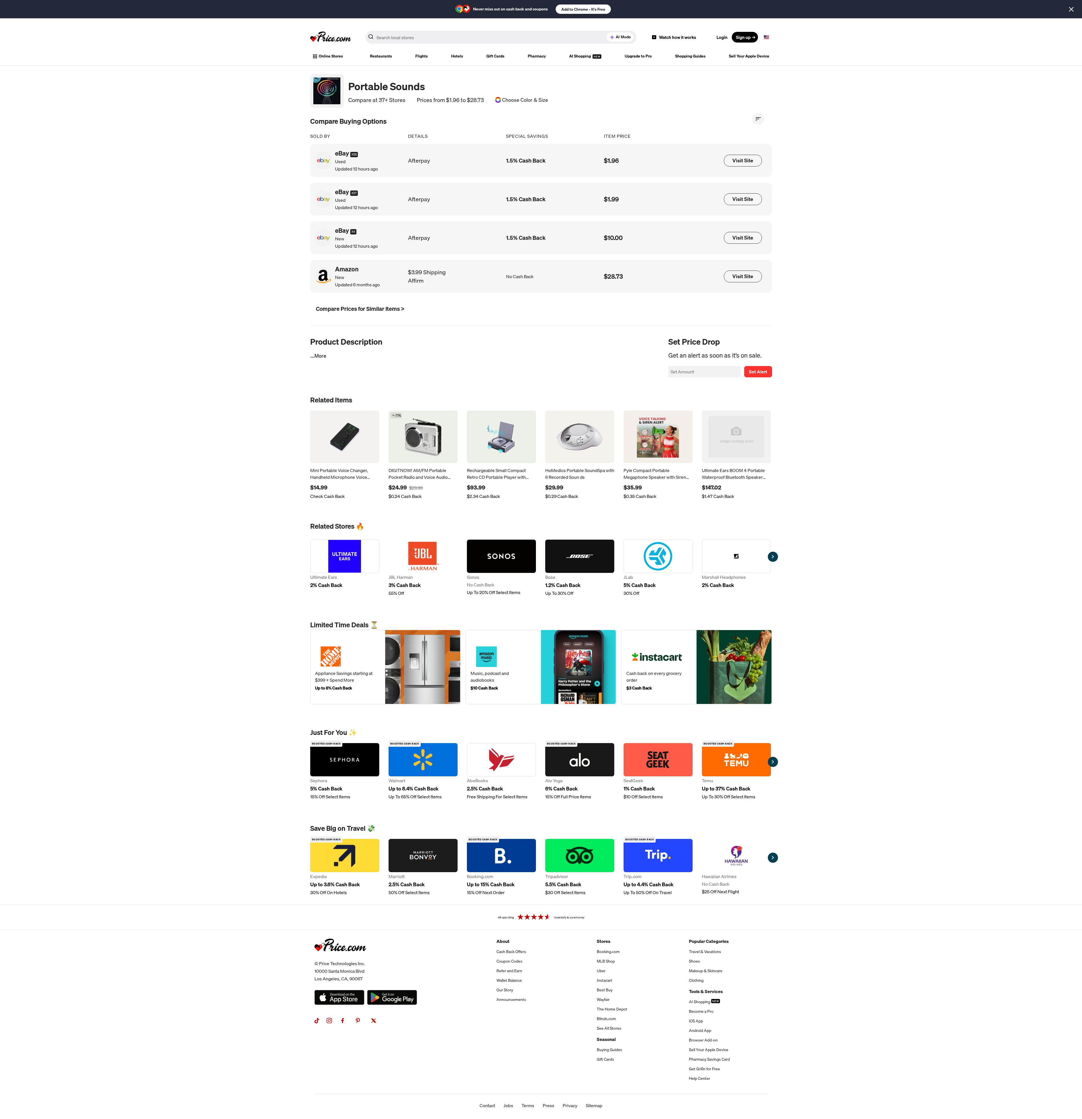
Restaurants (381, 56)
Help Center (699, 1078)
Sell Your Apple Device (749, 56)
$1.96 (611, 160)
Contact (487, 1105)
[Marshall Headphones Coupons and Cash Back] (736, 568)
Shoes (694, 961)
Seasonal (606, 1039)
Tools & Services (706, 991)
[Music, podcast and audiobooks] (541, 667)
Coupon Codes (509, 961)
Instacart (604, 980)
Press (548, 1105)
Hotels (457, 56)
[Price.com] (340, 957)
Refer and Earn (509, 971)
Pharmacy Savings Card (709, 1059)
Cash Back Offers (511, 952)
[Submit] (371, 38)
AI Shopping (580, 56)
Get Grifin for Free (704, 1069)
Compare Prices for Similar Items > (360, 308)
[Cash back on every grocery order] (696, 667)
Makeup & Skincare (705, 971)
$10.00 (613, 238)
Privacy (570, 1105)
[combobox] (501, 37)
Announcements (511, 999)
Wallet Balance (509, 980)
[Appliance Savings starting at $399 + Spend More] (385, 667)
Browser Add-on (703, 1040)
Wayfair (603, 999)
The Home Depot (612, 1009)
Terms (528, 1105)
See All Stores (609, 1028)
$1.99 (611, 199)
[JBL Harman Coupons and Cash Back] (423, 568)
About (502, 941)
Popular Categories (709, 941)
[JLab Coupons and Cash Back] (658, 568)
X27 (354, 193)
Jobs (508, 1105)
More (320, 356)
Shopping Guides (690, 56)
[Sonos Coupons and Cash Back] (501, 568)
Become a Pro (701, 1011)
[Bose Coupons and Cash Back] (579, 568)
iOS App (696, 1021)
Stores (603, 941)
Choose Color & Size (525, 100)
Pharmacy (537, 56)
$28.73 (613, 276)
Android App (700, 1030)
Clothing (696, 980)
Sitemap (594, 1105)
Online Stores (331, 56)
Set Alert (758, 371)
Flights (421, 56)
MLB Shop (606, 961)
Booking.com (608, 952)
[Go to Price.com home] (330, 37)
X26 (354, 154)
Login (722, 37)
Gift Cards (495, 56)
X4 (353, 231)
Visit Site (742, 160)
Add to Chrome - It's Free (583, 9)
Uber (601, 971)
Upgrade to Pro (638, 56)
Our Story (504, 990)
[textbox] (766, 37)
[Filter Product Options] (758, 119)
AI (623, 37)
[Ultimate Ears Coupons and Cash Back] (344, 568)
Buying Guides (609, 1050)
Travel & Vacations (705, 952)
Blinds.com (606, 1019)
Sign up (743, 37)
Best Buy (605, 990)
